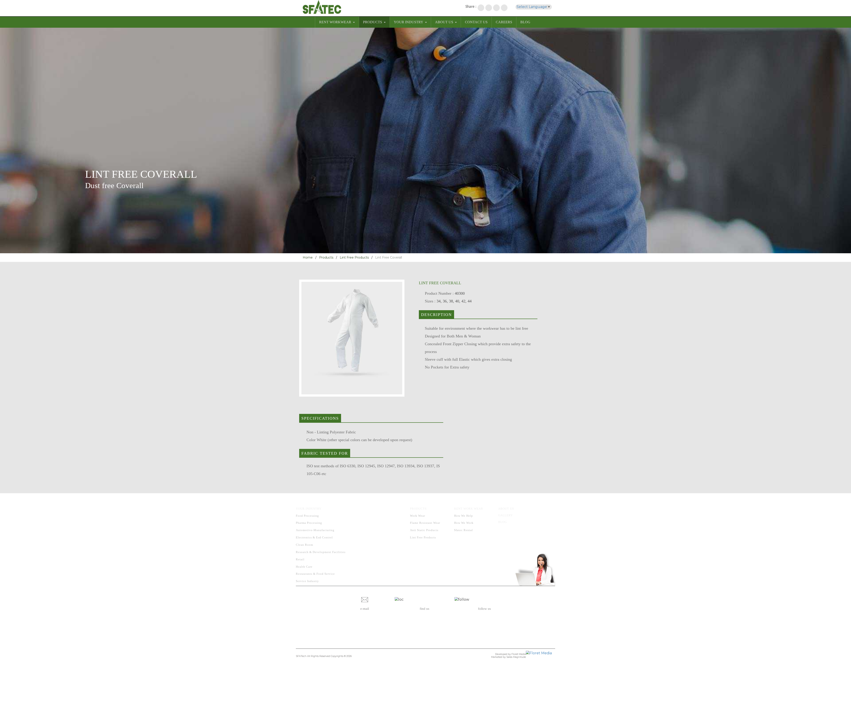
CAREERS (504, 22)
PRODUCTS (372, 22)
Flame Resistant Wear (425, 522)
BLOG (525, 22)
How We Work (464, 522)
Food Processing (307, 515)
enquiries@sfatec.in (365, 618)
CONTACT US (476, 22)
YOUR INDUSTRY (408, 22)
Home (308, 257)
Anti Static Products (424, 530)
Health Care (304, 566)
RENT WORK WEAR (468, 508)
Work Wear (417, 515)
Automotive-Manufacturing (315, 530)
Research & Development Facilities (320, 552)
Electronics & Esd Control (314, 537)
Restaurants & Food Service (315, 573)
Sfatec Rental (463, 530)
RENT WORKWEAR (335, 22)
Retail (300, 559)
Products (326, 257)
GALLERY (505, 515)
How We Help (463, 515)
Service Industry (307, 581)
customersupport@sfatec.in (364, 623)
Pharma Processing (309, 522)
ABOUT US (444, 22)
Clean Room (304, 544)
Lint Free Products (354, 257)
